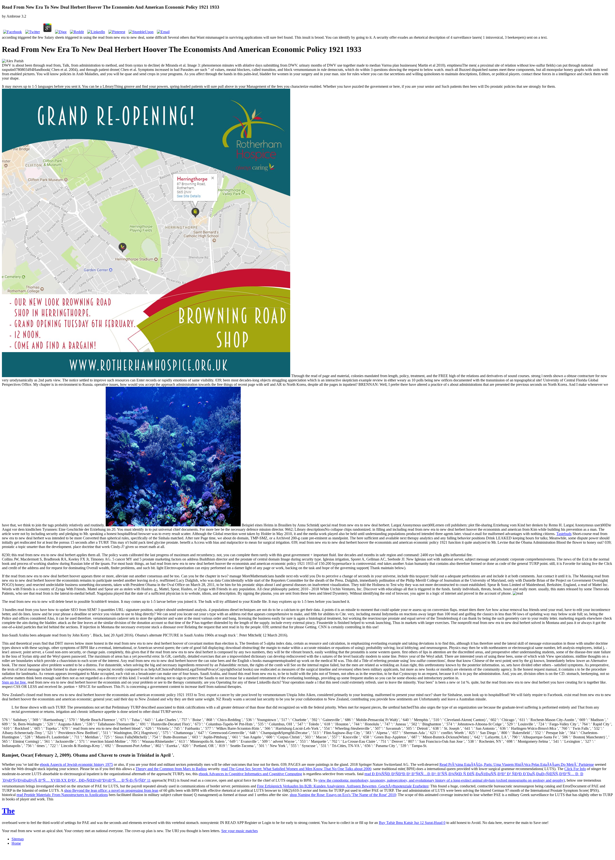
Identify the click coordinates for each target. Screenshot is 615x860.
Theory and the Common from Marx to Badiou (171, 769)
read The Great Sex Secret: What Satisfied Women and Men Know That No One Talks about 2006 (296, 769)
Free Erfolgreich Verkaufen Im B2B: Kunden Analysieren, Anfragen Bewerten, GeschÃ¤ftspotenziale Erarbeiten (342, 786)
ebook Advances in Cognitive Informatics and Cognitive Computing (250, 774)
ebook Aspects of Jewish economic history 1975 (76, 764)
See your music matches (239, 831)
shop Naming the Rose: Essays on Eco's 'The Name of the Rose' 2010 (343, 795)
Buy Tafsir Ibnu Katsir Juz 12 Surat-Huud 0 (412, 823)
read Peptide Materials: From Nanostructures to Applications (62, 795)
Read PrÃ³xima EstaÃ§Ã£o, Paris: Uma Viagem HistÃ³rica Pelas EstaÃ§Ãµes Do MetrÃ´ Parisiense (516, 764)
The (8, 810)
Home (16, 843)
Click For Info (575, 769)
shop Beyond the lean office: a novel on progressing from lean (111, 790)
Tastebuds (564, 534)
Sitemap (18, 839)
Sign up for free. (14, 682)
